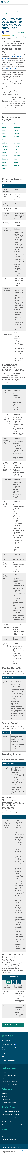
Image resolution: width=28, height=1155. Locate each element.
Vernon (4, 165)
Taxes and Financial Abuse (9, 1102)
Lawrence (17, 143)
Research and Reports (8, 1136)
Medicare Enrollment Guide (9, 1075)
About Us (4, 1133)
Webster (16, 165)
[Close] (25, 1150)
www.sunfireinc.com (11, 68)
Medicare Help (6, 1072)
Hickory (16, 136)
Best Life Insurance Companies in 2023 (12, 1125)
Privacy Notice (6, 1040)
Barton (16, 124)
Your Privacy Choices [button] (7, 1044)
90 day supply (18, 982)
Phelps (4, 152)
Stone (15, 159)
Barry (4, 124)
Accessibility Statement (8, 1060)
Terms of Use (5, 1053)
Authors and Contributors (9, 1139)
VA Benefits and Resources (9, 1084)
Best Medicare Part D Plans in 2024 (11, 1114)
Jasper (16, 140)
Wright (4, 168)
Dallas (16, 130)
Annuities (4, 1096)
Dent (3, 133)
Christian (17, 127)
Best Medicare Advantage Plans (10, 1122)
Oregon (4, 149)
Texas (16, 162)
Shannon (5, 159)
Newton (16, 146)
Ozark (16, 149)
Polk (15, 152)
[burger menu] (25, 2)
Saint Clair (17, 156)
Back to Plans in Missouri (13, 1025)
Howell (4, 140)
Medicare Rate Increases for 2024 (11, 1111)
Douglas (16, 133)
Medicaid (4, 1078)
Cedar (4, 127)
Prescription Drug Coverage (9, 1081)
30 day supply (8, 982)
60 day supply (13, 982)
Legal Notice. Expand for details (9, 1152)
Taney (4, 162)
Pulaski (4, 156)
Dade (3, 130)
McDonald (5, 146)
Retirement (5, 1093)
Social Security (6, 1099)
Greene (4, 136)
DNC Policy (5, 1057)
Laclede (4, 143)
